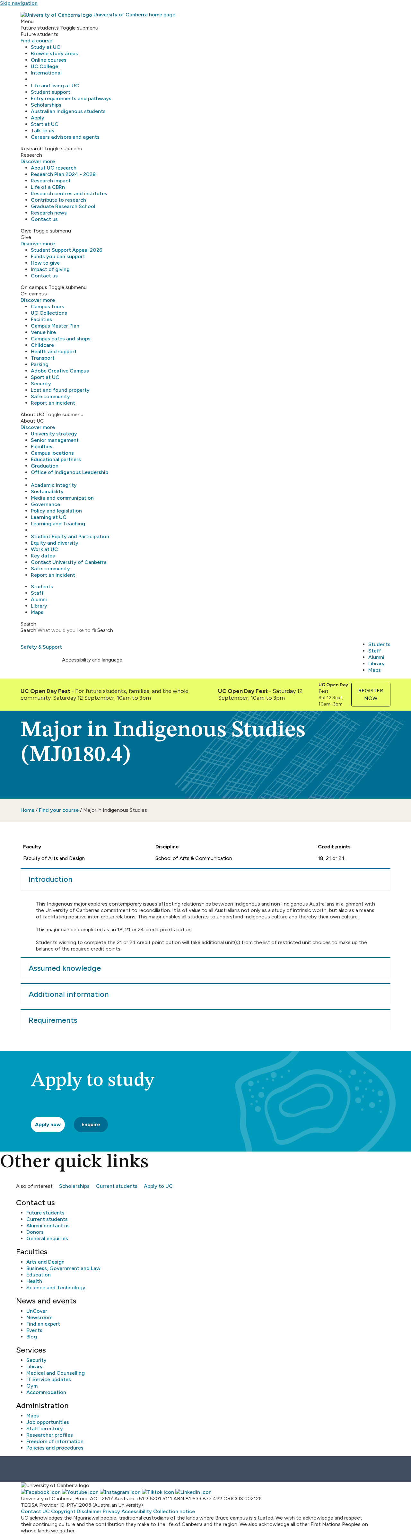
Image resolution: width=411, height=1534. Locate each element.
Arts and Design (45, 1262)
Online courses (48, 60)
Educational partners (56, 459)
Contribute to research (58, 200)
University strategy (54, 434)
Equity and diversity (54, 543)
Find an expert (43, 1324)
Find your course (59, 810)
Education (38, 1275)
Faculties (41, 446)
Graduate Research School (63, 206)
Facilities (41, 319)
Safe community (50, 396)
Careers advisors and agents (65, 137)
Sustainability (47, 491)
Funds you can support (58, 256)
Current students (116, 1186)
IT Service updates (48, 1379)
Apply (37, 118)
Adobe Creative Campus (60, 371)
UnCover (36, 1311)
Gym (32, 1386)
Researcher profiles (49, 1435)
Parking (39, 364)
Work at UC (44, 549)
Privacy (111, 1511)
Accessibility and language (92, 660)
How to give (45, 263)
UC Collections (49, 313)
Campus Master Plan (55, 326)
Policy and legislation (56, 511)
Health (34, 1281)
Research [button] (32, 148)
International (46, 73)
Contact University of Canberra (69, 562)
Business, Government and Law (63, 1268)
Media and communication (62, 498)
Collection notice (174, 1511)
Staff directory (44, 1428)
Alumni (39, 599)
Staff (37, 593)
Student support (50, 92)
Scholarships (46, 105)
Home (27, 810)
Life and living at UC (55, 86)
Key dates (43, 556)
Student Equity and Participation (70, 536)
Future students (45, 1213)
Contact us (44, 219)
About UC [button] (32, 414)
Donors (35, 1232)
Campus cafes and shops (61, 339)
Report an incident (53, 403)
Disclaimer (89, 1511)
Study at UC (45, 47)
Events (34, 1330)
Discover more (38, 161)
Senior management (55, 440)
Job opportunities (47, 1422)
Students (42, 586)
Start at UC (44, 124)
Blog (31, 1337)
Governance (45, 504)
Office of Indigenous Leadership (69, 472)
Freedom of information (54, 1441)
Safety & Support (41, 647)
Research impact (51, 181)
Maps (37, 612)
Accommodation (46, 1392)
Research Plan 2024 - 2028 (63, 174)
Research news (49, 213)
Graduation (44, 466)
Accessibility (136, 1511)
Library (39, 606)
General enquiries (47, 1238)
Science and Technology (55, 1287)
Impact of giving (50, 269)
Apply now (48, 1124)
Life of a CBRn (48, 187)
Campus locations (52, 453)
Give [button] (26, 231)
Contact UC (35, 1511)
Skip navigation (19, 3)
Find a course (36, 41)
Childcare (42, 345)
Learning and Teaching (58, 524)
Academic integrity (54, 485)
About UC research (53, 168)
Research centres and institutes (69, 193)
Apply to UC (158, 1186)
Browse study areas (54, 53)
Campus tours (47, 306)
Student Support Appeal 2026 (66, 250)
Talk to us (42, 130)
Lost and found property (60, 390)
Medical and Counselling (55, 1373)
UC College (44, 66)
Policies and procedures (54, 1448)
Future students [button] (40, 28)
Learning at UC (48, 517)
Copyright (63, 1511)
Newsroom (39, 1317)
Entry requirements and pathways (71, 98)
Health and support (54, 351)
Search (28, 630)
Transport (43, 358)
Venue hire (43, 332)
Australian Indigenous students (68, 111)
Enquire (91, 1124)
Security (41, 384)
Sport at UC (45, 377)
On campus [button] (34, 287)
